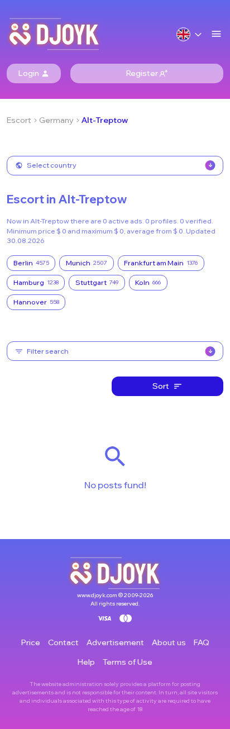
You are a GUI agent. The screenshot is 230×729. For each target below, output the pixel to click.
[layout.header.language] (189, 34)
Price (30, 642)
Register (142, 73)
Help (86, 662)
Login (28, 73)
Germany (56, 120)
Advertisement (115, 642)
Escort (19, 120)
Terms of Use (127, 662)
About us (169, 642)
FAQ (201, 642)
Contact (63, 642)
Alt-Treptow (105, 120)
